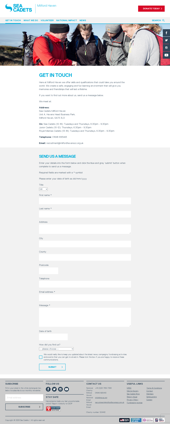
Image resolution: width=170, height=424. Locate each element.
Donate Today (151, 8)
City (41, 238)
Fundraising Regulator (148, 420)
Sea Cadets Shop (133, 394)
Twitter (166, 40)
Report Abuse (132, 397)
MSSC (129, 388)
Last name (45, 208)
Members (149, 394)
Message (44, 305)
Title (41, 184)
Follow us (52, 384)
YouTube (166, 55)
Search (156, 20)
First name (45, 195)
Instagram (166, 47)
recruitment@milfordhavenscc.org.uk (109, 402)
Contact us (93, 384)
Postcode (43, 265)
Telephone (44, 278)
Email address (47, 292)
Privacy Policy (132, 400)
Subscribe (11, 384)
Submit (52, 367)
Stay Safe (52, 397)
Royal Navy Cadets (159, 420)
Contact (149, 391)
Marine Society (133, 391)
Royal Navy (124, 420)
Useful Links (135, 384)
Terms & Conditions (154, 388)
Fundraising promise (134, 403)
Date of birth (45, 331)
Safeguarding (151, 397)
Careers (149, 400)
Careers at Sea (136, 420)
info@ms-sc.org (101, 398)
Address (43, 222)
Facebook (166, 32)
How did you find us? (49, 344)
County (42, 251)
